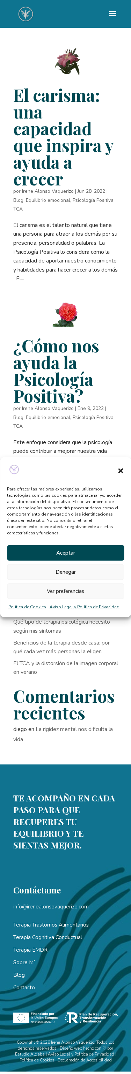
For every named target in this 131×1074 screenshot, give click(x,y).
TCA (18, 209)
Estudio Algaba (30, 1054)
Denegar (66, 572)
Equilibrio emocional (48, 200)
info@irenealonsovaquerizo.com (51, 906)
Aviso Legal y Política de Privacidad (84, 607)
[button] (120, 470)
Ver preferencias (65, 591)
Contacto (24, 987)
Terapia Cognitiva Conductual (47, 937)
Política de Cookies (27, 607)
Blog (18, 200)
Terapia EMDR (30, 949)
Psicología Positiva (93, 200)
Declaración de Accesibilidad (85, 1060)
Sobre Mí (24, 962)
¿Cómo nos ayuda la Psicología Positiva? (56, 370)
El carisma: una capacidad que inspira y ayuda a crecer (63, 137)
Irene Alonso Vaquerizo (48, 191)
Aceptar (65, 552)
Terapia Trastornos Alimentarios (51, 924)
